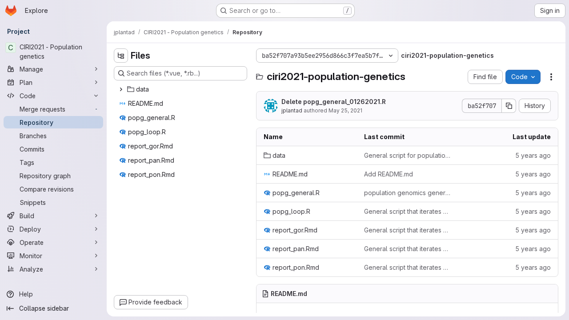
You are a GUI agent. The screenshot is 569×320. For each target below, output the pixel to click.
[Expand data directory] (121, 89)
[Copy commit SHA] (509, 106)
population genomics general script (407, 192)
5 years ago (533, 155)
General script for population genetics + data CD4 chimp (407, 155)
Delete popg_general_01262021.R (333, 101)
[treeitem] (181, 89)
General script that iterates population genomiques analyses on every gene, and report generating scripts (407, 211)
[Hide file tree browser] (121, 55)
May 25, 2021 (345, 110)
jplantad (291, 110)
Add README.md (388, 174)
